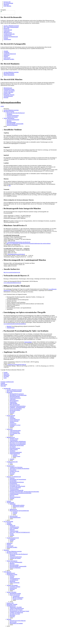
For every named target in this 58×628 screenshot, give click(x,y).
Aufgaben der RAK (14, 471)
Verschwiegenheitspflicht (16, 408)
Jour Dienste (13, 446)
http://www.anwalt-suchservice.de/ (12, 272)
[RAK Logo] (8, 14)
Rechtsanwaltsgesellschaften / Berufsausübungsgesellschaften (24, 491)
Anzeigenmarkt (7, 39)
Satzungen (12, 589)
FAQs (11, 463)
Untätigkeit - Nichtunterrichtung (17, 407)
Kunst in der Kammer (15, 594)
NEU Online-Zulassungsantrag (11, 27)
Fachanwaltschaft (8, 29)
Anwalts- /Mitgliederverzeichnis (11, 25)
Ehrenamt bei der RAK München (18, 620)
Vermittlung (9, 114)
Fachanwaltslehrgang (15, 419)
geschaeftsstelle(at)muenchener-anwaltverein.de (19, 242)
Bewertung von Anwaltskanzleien (18, 442)
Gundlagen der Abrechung (16, 467)
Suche (5, 377)
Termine (12, 540)
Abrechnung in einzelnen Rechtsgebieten (19, 468)
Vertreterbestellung (14, 489)
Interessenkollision (14, 400)
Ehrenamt (6, 97)
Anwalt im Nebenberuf (15, 487)
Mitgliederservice (8, 32)
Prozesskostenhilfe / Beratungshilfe (15, 123)
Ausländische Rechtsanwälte (16, 490)
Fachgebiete (12, 418)
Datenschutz (7, 375)
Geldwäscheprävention (15, 430)
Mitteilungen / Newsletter (16, 607)
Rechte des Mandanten (12, 125)
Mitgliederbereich (8, 88)
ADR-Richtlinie (13, 403)
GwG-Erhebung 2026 (15, 433)
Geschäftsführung (14, 580)
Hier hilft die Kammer (9, 73)
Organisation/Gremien (9, 89)
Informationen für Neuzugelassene (18, 479)
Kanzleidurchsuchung (15, 448)
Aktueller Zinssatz (14, 438)
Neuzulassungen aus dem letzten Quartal (19, 611)
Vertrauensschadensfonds (13, 115)
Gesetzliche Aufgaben (15, 586)
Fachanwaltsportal (14, 421)
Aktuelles (6, 51)
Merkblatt (9, 326)
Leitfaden (15, 455)
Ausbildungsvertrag (14, 527)
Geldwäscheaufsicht (14, 431)
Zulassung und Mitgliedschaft (11, 36)
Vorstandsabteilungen (15, 578)
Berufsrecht (6, 28)
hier (9, 185)
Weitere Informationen (9, 75)
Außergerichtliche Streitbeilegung (18, 441)
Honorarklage (13, 470)
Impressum (6, 373)
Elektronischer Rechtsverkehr (17, 445)
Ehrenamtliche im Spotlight (16, 623)
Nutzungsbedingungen (15, 517)
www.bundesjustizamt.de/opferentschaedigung (15, 323)
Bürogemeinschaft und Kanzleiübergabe (19, 510)
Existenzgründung (14, 494)
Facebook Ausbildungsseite (7, 381)
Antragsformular (10, 327)
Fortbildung (12, 539)
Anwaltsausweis (13, 440)
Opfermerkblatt (28, 342)
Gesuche (15, 513)
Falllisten (12, 417)
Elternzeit (12, 495)
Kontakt (5, 372)
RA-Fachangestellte (8, 3)
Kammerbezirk (13, 588)
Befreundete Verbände (9, 94)
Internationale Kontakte (15, 593)
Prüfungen (12, 529)
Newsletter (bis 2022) (15, 613)
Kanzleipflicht (13, 402)
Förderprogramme (14, 531)
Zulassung (12, 478)
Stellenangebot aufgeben (18, 505)
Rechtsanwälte (7, 1)
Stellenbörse (6, 55)
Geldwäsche (7, 31)
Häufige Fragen (16, 456)
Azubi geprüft (7, 57)
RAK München (7, 6)
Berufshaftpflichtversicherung (17, 393)
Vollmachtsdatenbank (15, 453)
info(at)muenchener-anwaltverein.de (16, 254)
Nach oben (3, 385)
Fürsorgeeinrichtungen (15, 497)
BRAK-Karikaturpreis (18, 597)
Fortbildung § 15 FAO (15, 425)
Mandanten (6, 4)
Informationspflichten (15, 396)
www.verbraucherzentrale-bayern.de (12, 282)
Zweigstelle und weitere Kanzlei (17, 486)
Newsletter (6, 376)
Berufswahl (12, 525)
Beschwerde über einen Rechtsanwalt (16, 112)
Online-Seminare (14, 449)
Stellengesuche (13, 509)
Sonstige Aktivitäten (8, 92)
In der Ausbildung (14, 528)
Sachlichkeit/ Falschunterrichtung (18, 406)
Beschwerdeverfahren (15, 410)
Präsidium (12, 575)
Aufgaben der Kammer (9, 90)
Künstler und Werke (17, 599)
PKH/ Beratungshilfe (15, 404)
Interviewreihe (13, 622)
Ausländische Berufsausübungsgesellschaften (20, 493)
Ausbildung (6, 52)
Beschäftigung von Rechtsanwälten (18, 395)
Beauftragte (12, 581)
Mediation (9, 121)
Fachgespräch (13, 423)
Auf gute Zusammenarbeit (13, 119)
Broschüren (12, 615)
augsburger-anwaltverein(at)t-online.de (17, 364)
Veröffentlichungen (8, 96)
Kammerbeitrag (13, 483)
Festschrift (12, 616)
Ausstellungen (16, 596)
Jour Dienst (12, 411)
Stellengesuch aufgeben (18, 506)
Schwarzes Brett (13, 516)
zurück (2, 106)
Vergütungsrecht (7, 35)
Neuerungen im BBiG (9, 59)
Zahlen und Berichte (14, 582)
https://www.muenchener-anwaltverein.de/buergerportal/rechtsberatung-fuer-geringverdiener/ (28, 243)
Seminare (6, 38)
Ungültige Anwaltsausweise (16, 612)
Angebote (15, 512)
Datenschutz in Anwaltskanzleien (18, 444)
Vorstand (12, 577)
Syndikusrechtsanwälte (9, 34)
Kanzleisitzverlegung (15, 484)
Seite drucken (4, 384)
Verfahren (12, 422)
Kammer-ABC (7, 93)
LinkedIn (3, 383)
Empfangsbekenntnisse (15, 398)
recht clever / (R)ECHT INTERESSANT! (20, 532)
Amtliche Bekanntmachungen (17, 608)
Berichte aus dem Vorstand (16, 609)
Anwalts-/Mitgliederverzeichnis (11, 72)
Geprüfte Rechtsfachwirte (10, 53)
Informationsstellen (11, 122)
